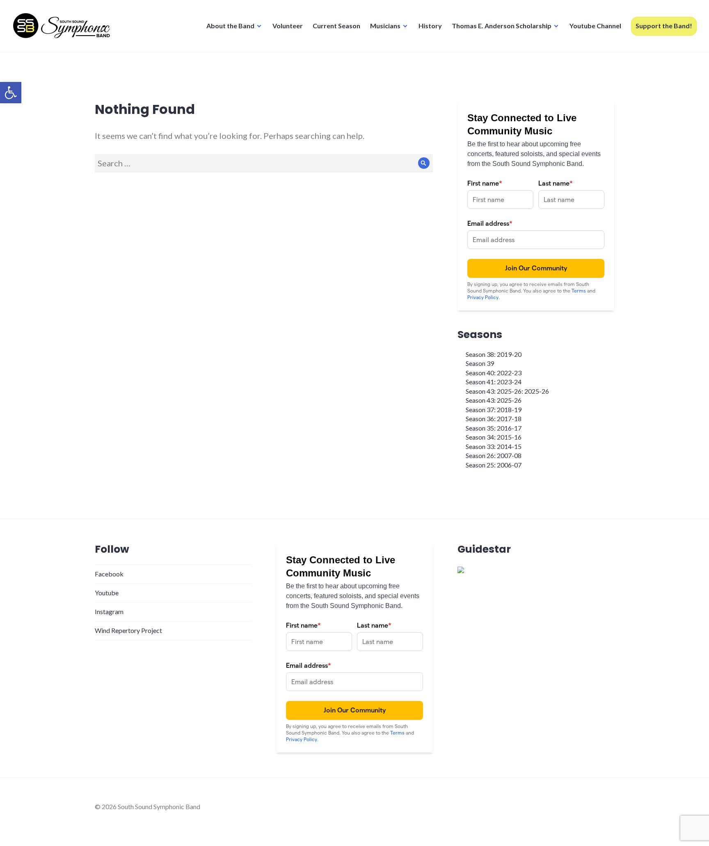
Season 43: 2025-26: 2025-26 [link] (507, 391)
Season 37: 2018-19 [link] (493, 409)
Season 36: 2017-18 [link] (493, 418)
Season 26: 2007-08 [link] (493, 455)
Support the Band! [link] (664, 25)
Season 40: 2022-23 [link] (493, 373)
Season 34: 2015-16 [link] (493, 437)
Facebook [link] (109, 574)
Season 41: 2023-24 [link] (493, 382)
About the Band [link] (230, 25)
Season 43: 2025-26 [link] (493, 400)
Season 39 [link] (480, 363)
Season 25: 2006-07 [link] (493, 465)
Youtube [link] (107, 593)
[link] (10, 92)
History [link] (430, 25)
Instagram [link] (109, 611)
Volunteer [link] (287, 25)
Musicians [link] (385, 25)
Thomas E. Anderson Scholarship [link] (501, 25)
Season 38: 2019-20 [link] (493, 354)
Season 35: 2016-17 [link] (493, 428)
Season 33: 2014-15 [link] (493, 446)
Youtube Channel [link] (595, 25)
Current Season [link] (336, 25)
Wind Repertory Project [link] (128, 630)
